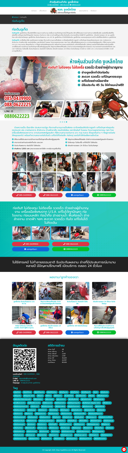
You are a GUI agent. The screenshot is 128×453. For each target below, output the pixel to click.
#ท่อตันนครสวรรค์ (19, 417)
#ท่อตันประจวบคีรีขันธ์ (105, 417)
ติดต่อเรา (94, 11)
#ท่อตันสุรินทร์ (94, 435)
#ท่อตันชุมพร (65, 410)
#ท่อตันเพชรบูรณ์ (19, 424)
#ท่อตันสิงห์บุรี (42, 435)
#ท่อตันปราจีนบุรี (19, 421)
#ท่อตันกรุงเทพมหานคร (21, 406)
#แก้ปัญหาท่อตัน (60, 403)
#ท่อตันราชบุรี (65, 428)
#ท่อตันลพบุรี (76, 428)
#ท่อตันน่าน (56, 417)
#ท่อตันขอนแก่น (87, 406)
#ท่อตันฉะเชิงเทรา (19, 410)
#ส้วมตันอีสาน (38, 399)
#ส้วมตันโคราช (61, 399)
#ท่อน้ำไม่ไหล (74, 392)
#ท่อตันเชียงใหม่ (89, 410)
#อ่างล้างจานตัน (86, 399)
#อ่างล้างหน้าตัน (99, 399)
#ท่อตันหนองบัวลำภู (20, 439)
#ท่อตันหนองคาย (106, 435)
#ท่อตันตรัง (101, 410)
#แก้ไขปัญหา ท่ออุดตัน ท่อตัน (91, 403)
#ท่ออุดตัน (17, 396)
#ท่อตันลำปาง (88, 428)
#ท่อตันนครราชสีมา (79, 414)
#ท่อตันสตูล (55, 431)
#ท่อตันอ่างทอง (34, 439)
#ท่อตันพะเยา (42, 424)
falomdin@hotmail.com (28, 378)
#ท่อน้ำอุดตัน (64, 392)
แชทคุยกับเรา (78, 195)
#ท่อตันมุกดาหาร (79, 424)
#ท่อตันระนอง (42, 428)
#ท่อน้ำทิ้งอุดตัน (39, 392)
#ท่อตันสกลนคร (32, 431)
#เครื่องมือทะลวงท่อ (34, 403)
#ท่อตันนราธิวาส (45, 417)
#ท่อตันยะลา (105, 424)
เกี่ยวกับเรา (43, 11)
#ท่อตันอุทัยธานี (59, 439)
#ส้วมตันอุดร (50, 399)
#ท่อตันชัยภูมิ (54, 410)
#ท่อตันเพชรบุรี (108, 421)
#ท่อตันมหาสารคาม (65, 424)
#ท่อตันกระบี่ (35, 406)
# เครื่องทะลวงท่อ (19, 403)
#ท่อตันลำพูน (99, 428)
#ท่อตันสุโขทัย (54, 435)
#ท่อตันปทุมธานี (91, 417)
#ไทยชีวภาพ (106, 403)
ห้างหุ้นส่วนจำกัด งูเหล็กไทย (30, 383)
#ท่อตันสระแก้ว (18, 435)
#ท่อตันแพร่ (31, 424)
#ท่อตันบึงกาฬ (67, 417)
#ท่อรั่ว (96, 392)
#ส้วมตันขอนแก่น (103, 396)
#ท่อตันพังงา (61, 421)
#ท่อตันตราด (18, 414)
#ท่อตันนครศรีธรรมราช (95, 414)
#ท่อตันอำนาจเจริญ (100, 439)
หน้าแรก (34, 11)
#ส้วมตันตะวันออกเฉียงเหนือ (22, 399)
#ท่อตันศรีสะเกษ (19, 431)
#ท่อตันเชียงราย (76, 410)
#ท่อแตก (40, 396)
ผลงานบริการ (83, 11)
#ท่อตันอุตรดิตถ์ (72, 439)
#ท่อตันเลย (109, 428)
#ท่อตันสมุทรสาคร (98, 431)
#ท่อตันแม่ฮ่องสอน (93, 424)
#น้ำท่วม (48, 396)
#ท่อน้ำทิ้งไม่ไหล (52, 392)
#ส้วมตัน (91, 396)
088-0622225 (64, 5)
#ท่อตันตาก (28, 414)
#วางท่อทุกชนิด (81, 396)
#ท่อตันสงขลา (44, 431)
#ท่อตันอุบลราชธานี (85, 439)
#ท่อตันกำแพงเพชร (74, 406)
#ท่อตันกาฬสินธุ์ (60, 406)
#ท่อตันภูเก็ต (53, 424)
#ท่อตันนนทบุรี (32, 417)
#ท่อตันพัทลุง (72, 421)
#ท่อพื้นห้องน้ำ (86, 392)
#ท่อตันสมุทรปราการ (68, 431)
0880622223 (76, 5)
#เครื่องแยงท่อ (47, 403)
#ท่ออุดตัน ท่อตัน (29, 396)
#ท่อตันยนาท (42, 410)
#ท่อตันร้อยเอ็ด (30, 428)
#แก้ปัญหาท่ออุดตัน (74, 403)
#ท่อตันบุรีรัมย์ (79, 417)
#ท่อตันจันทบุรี (100, 406)
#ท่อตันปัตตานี (31, 421)
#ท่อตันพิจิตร (84, 421)
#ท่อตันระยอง (54, 428)
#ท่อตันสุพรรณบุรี (66, 435)
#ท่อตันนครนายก (40, 414)
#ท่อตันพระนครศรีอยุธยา (46, 421)
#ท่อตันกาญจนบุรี (47, 406)
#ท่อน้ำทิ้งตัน (27, 392)
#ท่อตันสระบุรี (30, 435)
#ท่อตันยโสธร (18, 428)
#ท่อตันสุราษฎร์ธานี (80, 435)
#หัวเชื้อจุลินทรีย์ (73, 399)
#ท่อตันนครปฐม (53, 414)
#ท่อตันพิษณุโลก (96, 421)
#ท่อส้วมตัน (104, 392)
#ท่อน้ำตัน (17, 392)
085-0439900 (54, 5)
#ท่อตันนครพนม (66, 414)
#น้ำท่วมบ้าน (58, 396)
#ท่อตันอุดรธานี (46, 439)
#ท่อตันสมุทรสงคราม (83, 431)
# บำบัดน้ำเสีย (69, 396)
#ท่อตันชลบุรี (31, 410)
